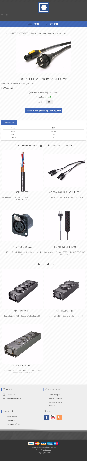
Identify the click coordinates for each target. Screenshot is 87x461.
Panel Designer (54, 395)
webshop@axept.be (14, 398)
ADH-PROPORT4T (22, 310)
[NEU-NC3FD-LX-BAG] (22, 225)
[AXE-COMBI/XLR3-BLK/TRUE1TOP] (64, 170)
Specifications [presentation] (9, 123)
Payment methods (56, 398)
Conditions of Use (13, 424)
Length (40, 102)
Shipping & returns (55, 402)
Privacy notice (12, 417)
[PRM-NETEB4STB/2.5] (64, 225)
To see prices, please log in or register (43, 110)
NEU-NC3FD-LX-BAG (22, 247)
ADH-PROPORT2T (64, 310)
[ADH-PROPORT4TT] (22, 344)
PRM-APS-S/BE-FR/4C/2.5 (64, 247)
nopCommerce (47, 450)
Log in (7, 15)
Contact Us (11, 395)
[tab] (9, 122)
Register (2, 15)
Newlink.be (47, 453)
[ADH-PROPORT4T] (22, 289)
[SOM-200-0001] (22, 170)
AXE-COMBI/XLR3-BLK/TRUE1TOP (65, 192)
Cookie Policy (11, 420)
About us (52, 406)
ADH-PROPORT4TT (22, 365)
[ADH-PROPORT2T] (64, 289)
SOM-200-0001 (22, 192)
